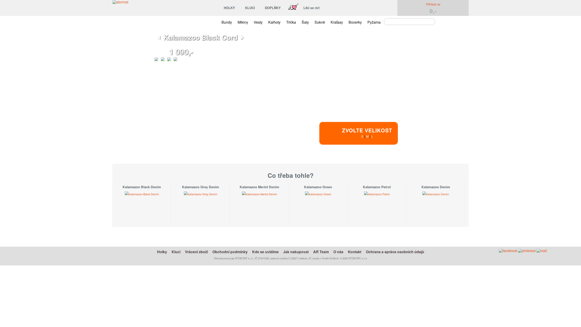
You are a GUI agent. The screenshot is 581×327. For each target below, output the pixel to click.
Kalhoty (274, 22)
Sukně (320, 22)
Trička (291, 22)
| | (367, 132)
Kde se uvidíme (265, 251)
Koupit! (402, 164)
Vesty (258, 22)
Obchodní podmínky (230, 251)
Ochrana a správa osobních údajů (395, 251)
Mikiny (243, 22)
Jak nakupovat (296, 251)
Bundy (227, 22)
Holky (162, 251)
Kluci (176, 251)
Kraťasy (337, 22)
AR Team (321, 251)
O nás (338, 251)
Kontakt (354, 251)
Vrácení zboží (196, 251)
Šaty (305, 22)
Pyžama (374, 22)
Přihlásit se (433, 4)
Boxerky (355, 22)
